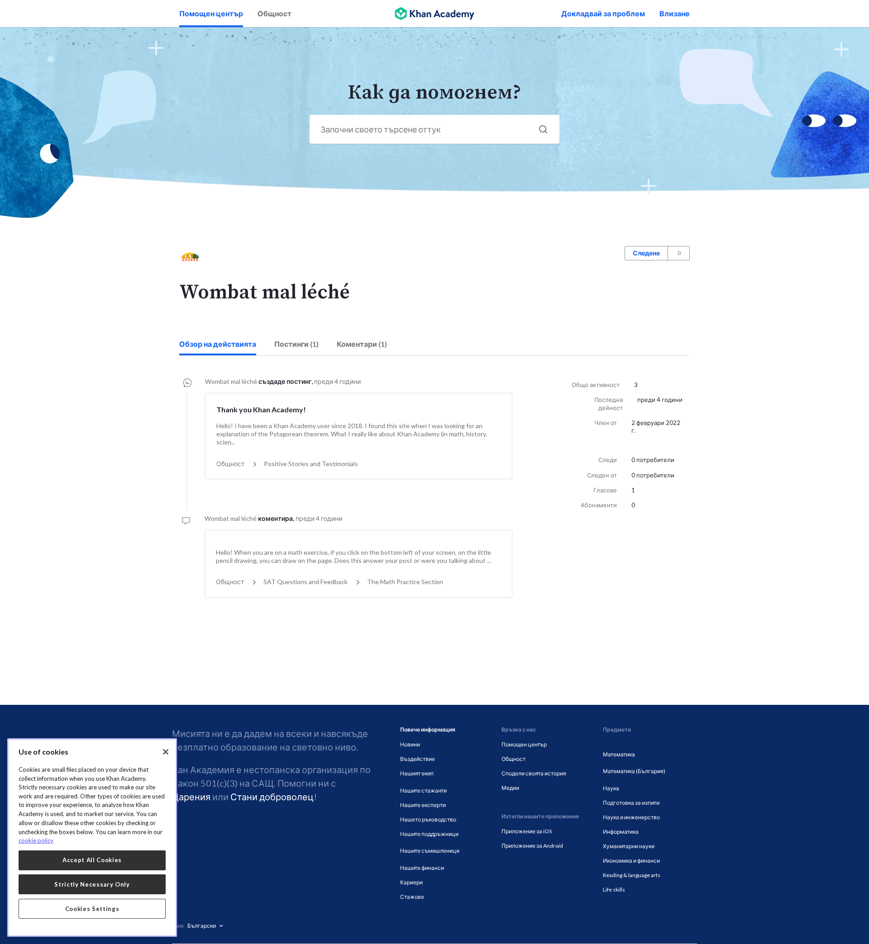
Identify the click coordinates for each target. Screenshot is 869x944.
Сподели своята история (533, 773)
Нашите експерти (423, 805)
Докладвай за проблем (603, 13)
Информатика (621, 831)
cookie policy (36, 840)
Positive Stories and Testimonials (311, 463)
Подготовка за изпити (631, 802)
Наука (611, 788)
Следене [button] (646, 253)
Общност (274, 13)
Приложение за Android (532, 845)
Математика (619, 754)
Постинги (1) (296, 344)
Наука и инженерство (631, 817)
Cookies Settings (92, 908)
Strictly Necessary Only (91, 884)
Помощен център (211, 13)
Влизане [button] (674, 13)
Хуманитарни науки (628, 846)
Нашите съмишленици (429, 850)
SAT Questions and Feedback (305, 581)
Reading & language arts (631, 875)
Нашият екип (417, 773)
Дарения (191, 796)
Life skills (614, 889)
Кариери (411, 882)
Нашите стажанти (423, 790)
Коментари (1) (362, 344)
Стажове (412, 896)
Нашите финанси (422, 867)
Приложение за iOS (526, 831)
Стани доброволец (272, 796)
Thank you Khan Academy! (261, 409)
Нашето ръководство (428, 819)
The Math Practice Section (405, 581)
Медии (510, 787)
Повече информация (427, 729)
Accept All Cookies (92, 860)
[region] (92, 837)
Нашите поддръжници (429, 834)
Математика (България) (634, 771)
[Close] (166, 752)
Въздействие (417, 758)
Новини (410, 744)
